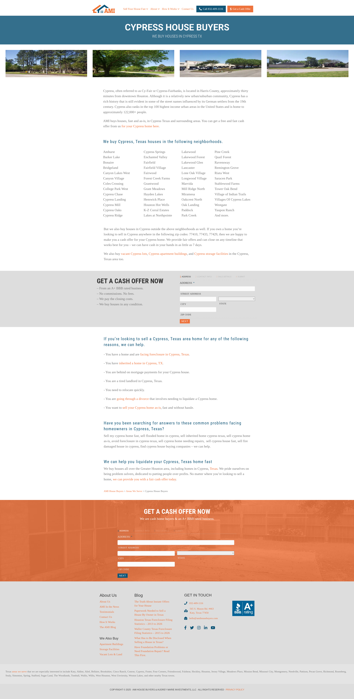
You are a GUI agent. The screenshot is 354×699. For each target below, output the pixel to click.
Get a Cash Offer (241, 8)
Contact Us (187, 8)
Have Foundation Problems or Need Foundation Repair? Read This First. (151, 651)
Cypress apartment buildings (168, 253)
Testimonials (107, 611)
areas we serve (19, 671)
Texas (214, 468)
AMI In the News (109, 606)
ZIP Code (186, 314)
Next (184, 321)
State (222, 303)
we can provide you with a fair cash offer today (144, 479)
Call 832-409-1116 (213, 8)
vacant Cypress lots (134, 253)
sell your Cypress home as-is (142, 407)
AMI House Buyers (113, 491)
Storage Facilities (109, 649)
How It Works (107, 621)
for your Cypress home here (140, 126)
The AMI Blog (108, 627)
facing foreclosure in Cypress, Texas (164, 354)
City (183, 304)
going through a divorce (133, 399)
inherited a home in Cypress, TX (141, 363)
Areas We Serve (134, 491)
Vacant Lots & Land (111, 654)
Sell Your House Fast (134, 8)
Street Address (191, 294)
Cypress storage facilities (211, 253)
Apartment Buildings (111, 644)
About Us (105, 601)
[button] (147, 9)
